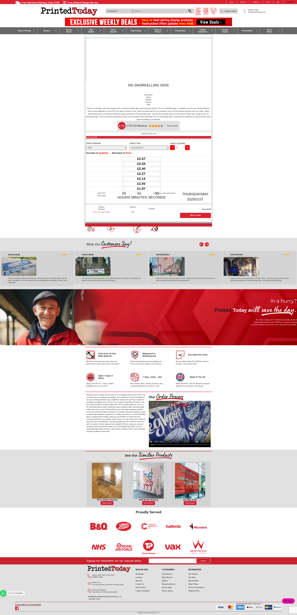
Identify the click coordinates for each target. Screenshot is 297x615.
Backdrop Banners (169, 584)
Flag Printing (136, 31)
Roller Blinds (269, 31)
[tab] (148, 95)
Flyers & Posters (158, 31)
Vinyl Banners (167, 574)
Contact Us (256, 2)
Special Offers (193, 581)
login (278, 2)
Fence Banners (113, 31)
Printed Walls (247, 31)
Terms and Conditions (196, 587)
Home (232, 2)
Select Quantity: (178, 143)
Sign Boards (91, 31)
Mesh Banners (167, 577)
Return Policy (193, 584)
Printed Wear (180, 31)
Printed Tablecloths (202, 31)
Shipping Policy (193, 591)
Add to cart (195, 215)
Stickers (46, 31)
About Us (243, 2)
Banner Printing (24, 31)
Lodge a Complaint (142, 591)
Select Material (93, 143)
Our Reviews (193, 574)
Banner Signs (167, 587)
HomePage (140, 574)
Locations (139, 577)
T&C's (268, 2)
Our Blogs (192, 577)
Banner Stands (69, 31)
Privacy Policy (141, 587)
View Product (107, 503)
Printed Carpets (225, 31)
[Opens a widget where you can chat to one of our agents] (288, 601)
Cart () (290, 2)
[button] (228, 11)
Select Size (135, 143)
